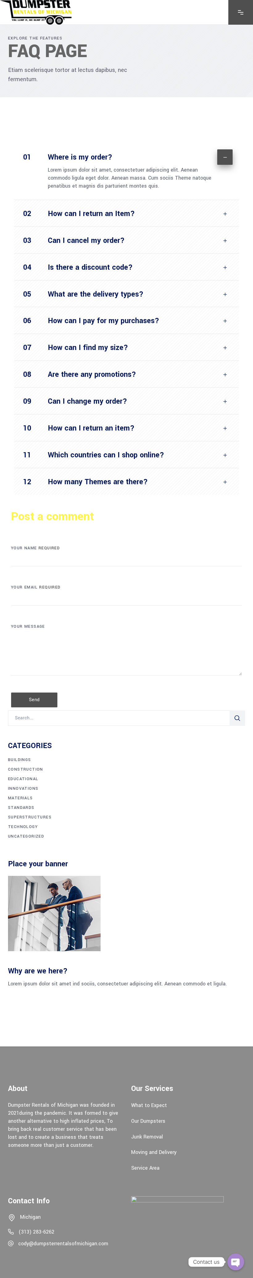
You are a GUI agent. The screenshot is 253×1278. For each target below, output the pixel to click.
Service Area (145, 1168)
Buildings (19, 760)
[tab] (126, 155)
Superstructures (30, 817)
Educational (23, 779)
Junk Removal (147, 1136)
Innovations (23, 788)
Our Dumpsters (148, 1121)
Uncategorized (26, 836)
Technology (23, 827)
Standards (21, 807)
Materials (20, 798)
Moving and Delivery (153, 1152)
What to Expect (149, 1105)
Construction (25, 769)
